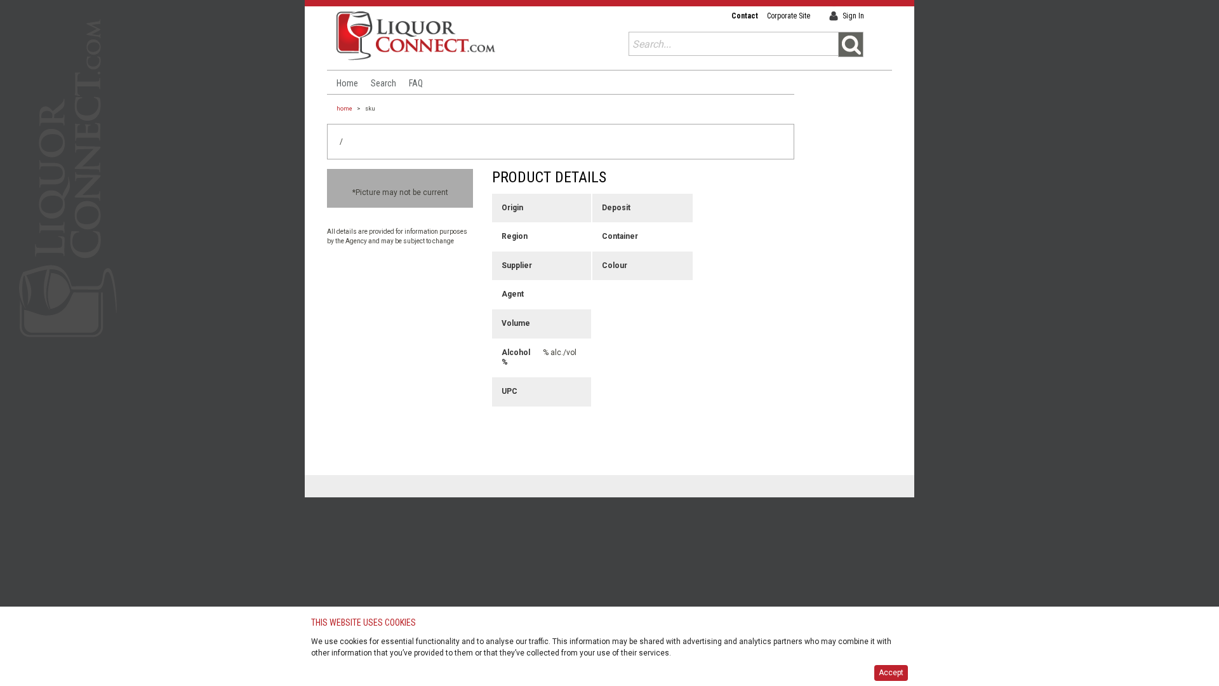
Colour (614, 265)
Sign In (853, 15)
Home (347, 83)
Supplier (517, 265)
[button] (850, 44)
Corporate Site (788, 15)
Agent (513, 294)
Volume (516, 323)
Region (515, 236)
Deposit (616, 207)
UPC (509, 391)
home (344, 108)
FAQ (416, 83)
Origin (512, 207)
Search (383, 83)
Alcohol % (516, 357)
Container (618, 236)
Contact (744, 15)
